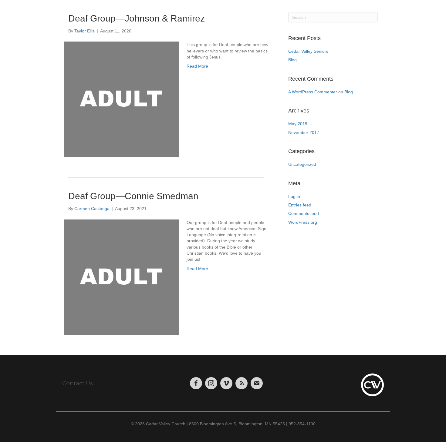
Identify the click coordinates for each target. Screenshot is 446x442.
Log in (294, 196)
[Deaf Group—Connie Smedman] (121, 277)
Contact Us (77, 383)
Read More (197, 66)
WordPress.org (302, 222)
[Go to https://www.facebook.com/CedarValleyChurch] (196, 383)
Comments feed (303, 213)
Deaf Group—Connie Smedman (133, 196)
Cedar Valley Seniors (308, 51)
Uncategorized (302, 164)
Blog (292, 59)
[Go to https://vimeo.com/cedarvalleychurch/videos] (226, 383)
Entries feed (299, 205)
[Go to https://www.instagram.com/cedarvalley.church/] (211, 383)
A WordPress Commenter (312, 91)
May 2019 (297, 123)
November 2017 (303, 132)
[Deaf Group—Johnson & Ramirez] (121, 99)
